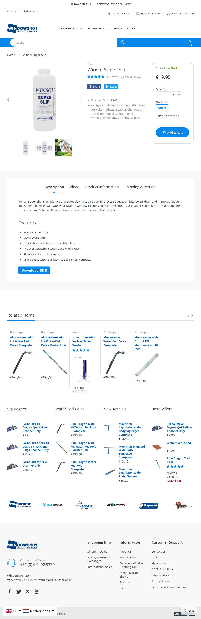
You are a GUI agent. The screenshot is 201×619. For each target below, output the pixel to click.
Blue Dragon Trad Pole (178, 460)
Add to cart (175, 132)
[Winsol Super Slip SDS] (34, 270)
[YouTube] (36, 591)
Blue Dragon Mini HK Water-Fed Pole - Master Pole (53, 341)
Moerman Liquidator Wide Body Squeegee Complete (130, 429)
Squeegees (17, 409)
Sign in (190, 13)
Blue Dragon (17, 332)
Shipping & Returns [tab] (140, 186)
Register (176, 13)
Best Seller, (131, 105)
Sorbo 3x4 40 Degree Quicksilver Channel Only (35, 427)
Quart (162, 108)
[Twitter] (18, 591)
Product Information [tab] (102, 186)
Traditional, (126, 114)
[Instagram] (27, 591)
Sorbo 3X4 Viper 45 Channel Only (35, 463)
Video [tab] (74, 186)
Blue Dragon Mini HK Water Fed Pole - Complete (21, 341)
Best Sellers (162, 409)
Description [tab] (54, 186)
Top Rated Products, (104, 114)
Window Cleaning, (118, 118)
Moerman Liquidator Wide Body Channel (130, 472)
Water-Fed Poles (70, 409)
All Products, (114, 105)
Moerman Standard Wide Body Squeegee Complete (132, 452)
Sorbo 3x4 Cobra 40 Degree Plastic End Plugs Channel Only (36, 446)
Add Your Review (131, 76)
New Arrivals (114, 409)
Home (11, 55)
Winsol (91, 64)
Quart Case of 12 (168, 115)
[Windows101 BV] (22, 28)
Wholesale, (98, 118)
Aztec (75, 332)
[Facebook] (9, 591)
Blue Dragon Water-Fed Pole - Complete (114, 341)
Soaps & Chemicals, (129, 109)
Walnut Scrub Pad (179, 443)
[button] (95, 77)
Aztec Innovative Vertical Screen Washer (83, 341)
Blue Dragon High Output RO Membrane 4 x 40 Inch (146, 343)
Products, (109, 109)
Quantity (161, 89)
